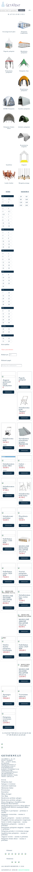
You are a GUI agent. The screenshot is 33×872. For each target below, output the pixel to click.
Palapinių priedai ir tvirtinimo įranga (15, 831)
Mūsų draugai (6, 794)
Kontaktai (5, 792)
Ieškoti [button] (21, 10)
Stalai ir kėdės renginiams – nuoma (14, 822)
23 (22, 735)
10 (16, 733)
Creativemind (23, 870)
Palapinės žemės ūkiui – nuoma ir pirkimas (13, 839)
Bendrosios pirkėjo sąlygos (11, 798)
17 (8, 735)
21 (17, 735)
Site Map (4, 796)
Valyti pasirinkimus (7, 349)
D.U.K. (3, 780)
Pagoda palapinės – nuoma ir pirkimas (15, 818)
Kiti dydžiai (5, 344)
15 (27, 733)
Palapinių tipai (6, 782)
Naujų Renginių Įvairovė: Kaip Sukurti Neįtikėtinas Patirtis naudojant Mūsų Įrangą (15, 807)
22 (20, 735)
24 (24, 735)
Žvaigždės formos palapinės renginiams (16, 820)
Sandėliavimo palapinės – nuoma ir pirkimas (14, 834)
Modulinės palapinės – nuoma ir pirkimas (13, 824)
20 (15, 735)
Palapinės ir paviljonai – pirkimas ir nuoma (14, 811)
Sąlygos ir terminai (8, 784)
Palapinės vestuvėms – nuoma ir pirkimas (13, 815)
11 (18, 733)
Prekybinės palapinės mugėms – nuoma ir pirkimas (15, 828)
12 (20, 733)
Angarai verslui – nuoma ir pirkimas (14, 837)
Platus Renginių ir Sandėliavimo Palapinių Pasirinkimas (13, 802)
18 (10, 735)
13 (23, 733)
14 (25, 733)
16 (30, 733)
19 (12, 735)
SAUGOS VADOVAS (8, 786)
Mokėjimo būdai (7, 788)
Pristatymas (5, 790)
